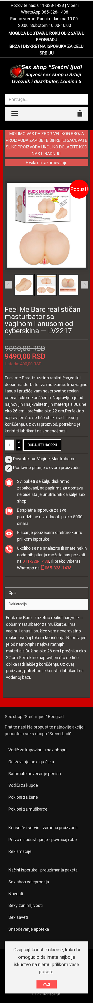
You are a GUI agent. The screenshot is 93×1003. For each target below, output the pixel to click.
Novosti (15, 893)
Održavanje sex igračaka (31, 761)
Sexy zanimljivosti (25, 905)
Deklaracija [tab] (18, 604)
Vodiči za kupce (23, 785)
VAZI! (47, 984)
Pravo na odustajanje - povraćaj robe (42, 839)
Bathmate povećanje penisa (34, 773)
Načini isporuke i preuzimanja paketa (43, 869)
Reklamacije (19, 851)
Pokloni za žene (23, 797)
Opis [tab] (12, 592)
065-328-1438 (54, 12)
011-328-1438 (50, 5)
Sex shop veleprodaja (28, 881)
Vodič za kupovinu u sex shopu (37, 749)
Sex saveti (18, 917)
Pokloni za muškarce (27, 809)
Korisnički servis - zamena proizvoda (43, 827)
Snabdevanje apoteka (28, 929)
